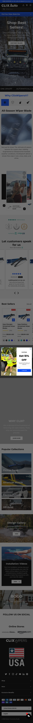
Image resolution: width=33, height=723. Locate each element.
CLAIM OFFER (24, 370)
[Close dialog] (31, 349)
